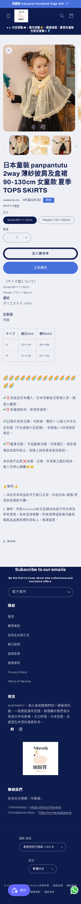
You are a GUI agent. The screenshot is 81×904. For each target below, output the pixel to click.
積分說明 (14, 644)
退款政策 (14, 653)
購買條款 (14, 625)
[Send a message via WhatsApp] (74, 890)
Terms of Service (19, 681)
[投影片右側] (76, 146)
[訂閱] (68, 592)
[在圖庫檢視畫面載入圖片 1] (19, 145)
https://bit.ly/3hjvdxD (45, 807)
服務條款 (14, 663)
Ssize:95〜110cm (20, 220)
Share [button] (11, 541)
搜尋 (11, 616)
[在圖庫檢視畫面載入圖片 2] (40, 145)
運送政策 (49, 892)
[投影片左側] (4, 146)
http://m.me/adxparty (55, 812)
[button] (8, 15)
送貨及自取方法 (18, 635)
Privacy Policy (17, 672)
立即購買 (40, 267)
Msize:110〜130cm (56, 220)
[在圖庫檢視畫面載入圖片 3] (61, 145)
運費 (17, 206)
